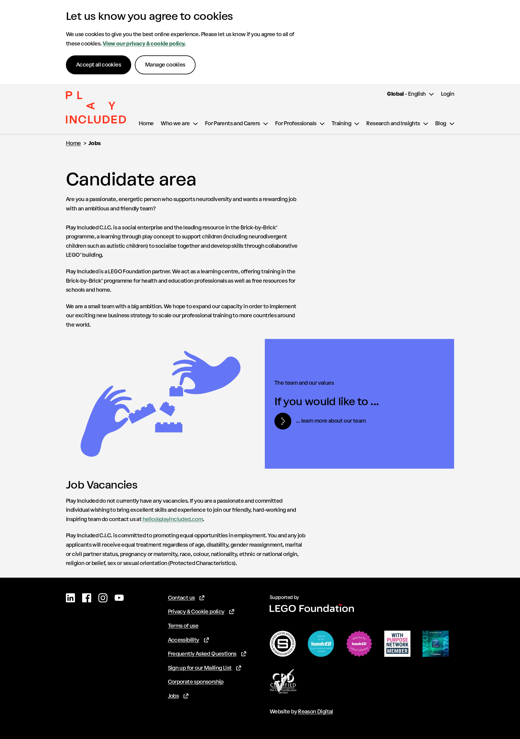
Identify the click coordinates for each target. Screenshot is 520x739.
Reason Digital (315, 711)
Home (73, 143)
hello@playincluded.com (173, 519)
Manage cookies (165, 64)
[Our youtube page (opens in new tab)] (119, 598)
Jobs (94, 143)
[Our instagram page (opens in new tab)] (102, 597)
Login (447, 94)
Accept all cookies (98, 64)
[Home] (96, 108)
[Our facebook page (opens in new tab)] (86, 597)
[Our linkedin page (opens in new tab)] (70, 597)
